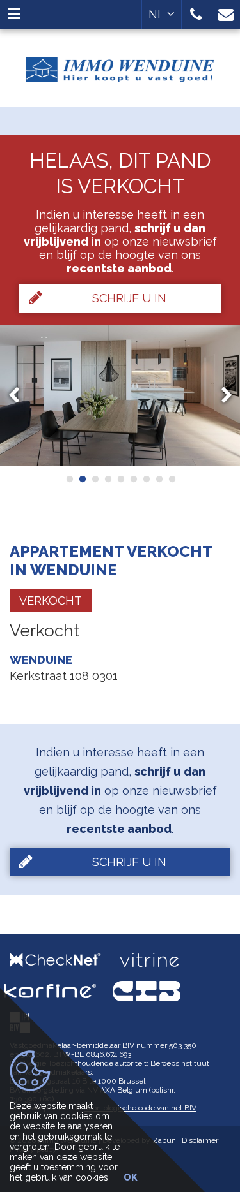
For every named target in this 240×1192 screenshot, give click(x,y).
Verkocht (50, 600)
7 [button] (146, 479)
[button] (196, 14)
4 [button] (107, 479)
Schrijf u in (129, 298)
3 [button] (94, 479)
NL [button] (157, 14)
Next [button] (221, 395)
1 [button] (69, 479)
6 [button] (133, 479)
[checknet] (65, 959)
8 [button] (158, 479)
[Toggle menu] (14, 14)
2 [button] (82, 479)
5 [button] (120, 479)
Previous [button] (20, 395)
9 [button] (171, 479)
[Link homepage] (120, 65)
